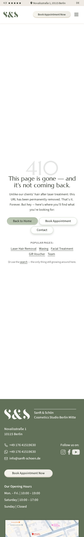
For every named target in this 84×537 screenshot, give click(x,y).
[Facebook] (69, 452)
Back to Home (22, 221)
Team (51, 254)
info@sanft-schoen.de (25, 458)
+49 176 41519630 (22, 445)
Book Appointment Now (52, 14)
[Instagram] (63, 452)
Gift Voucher (37, 254)
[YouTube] (76, 452)
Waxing (43, 249)
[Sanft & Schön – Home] (10, 14)
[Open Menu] (76, 14)
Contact (42, 230)
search (24, 262)
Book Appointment (58, 221)
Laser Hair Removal (24, 249)
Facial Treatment (62, 249)
